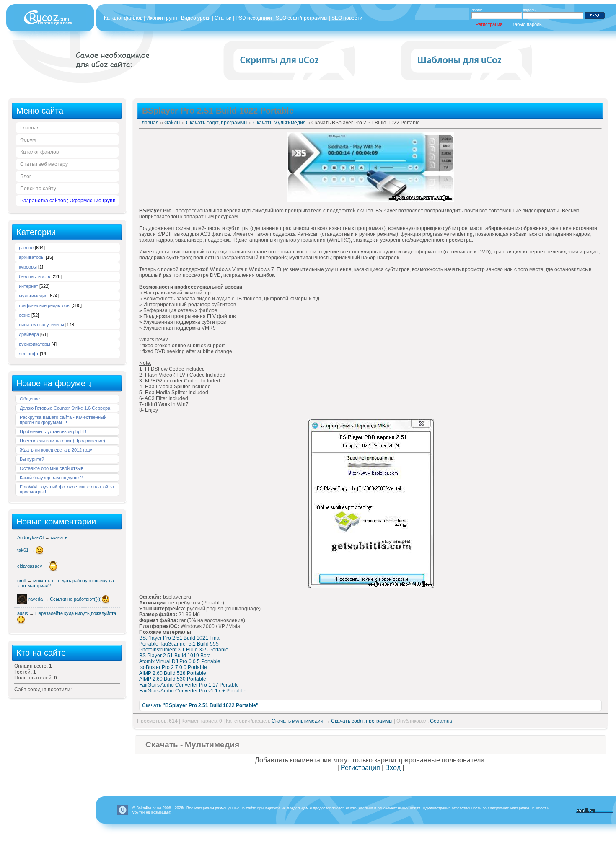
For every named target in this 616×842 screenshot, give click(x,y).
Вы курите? (32, 459)
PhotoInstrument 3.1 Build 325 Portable (183, 650)
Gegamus (441, 721)
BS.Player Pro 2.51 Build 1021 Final (180, 638)
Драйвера (29, 334)
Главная (30, 128)
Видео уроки (196, 18)
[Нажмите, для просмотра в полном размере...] (370, 200)
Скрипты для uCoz (279, 61)
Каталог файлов (123, 18)
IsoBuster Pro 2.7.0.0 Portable (173, 667)
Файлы (172, 123)
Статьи (223, 18)
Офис (24, 315)
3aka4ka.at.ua (149, 808)
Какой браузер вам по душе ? (51, 477)
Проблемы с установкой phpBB (53, 431)
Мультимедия (33, 295)
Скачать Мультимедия (279, 123)
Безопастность (34, 276)
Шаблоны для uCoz (459, 61)
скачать (59, 537)
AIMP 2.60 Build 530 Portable (172, 679)
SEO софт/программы (302, 18)
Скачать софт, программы (217, 123)
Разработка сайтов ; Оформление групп (68, 201)
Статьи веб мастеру (44, 164)
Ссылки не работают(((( (76, 599)
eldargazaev (30, 565)
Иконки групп (161, 18)
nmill (22, 580)
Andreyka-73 (31, 537)
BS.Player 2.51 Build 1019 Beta (175, 656)
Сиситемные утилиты (41, 324)
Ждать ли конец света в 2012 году (56, 449)
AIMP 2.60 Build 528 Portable (172, 673)
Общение (30, 398)
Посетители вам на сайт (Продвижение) (62, 440)
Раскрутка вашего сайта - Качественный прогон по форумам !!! (63, 420)
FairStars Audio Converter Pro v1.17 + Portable (192, 691)
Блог (25, 176)
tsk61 (23, 550)
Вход (393, 767)
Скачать (200, 705)
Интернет (28, 286)
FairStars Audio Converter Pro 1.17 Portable (189, 685)
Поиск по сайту (38, 188)
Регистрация (489, 24)
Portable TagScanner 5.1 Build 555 (179, 644)
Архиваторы (31, 257)
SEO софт (29, 353)
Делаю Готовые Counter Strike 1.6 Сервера (65, 408)
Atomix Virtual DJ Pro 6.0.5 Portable (179, 661)
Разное (26, 247)
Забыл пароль (527, 24)
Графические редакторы (44, 305)
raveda (36, 599)
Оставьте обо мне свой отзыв (51, 468)
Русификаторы (34, 343)
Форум (28, 140)
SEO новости (346, 18)
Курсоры (28, 266)
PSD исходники (254, 18)
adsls (23, 613)
